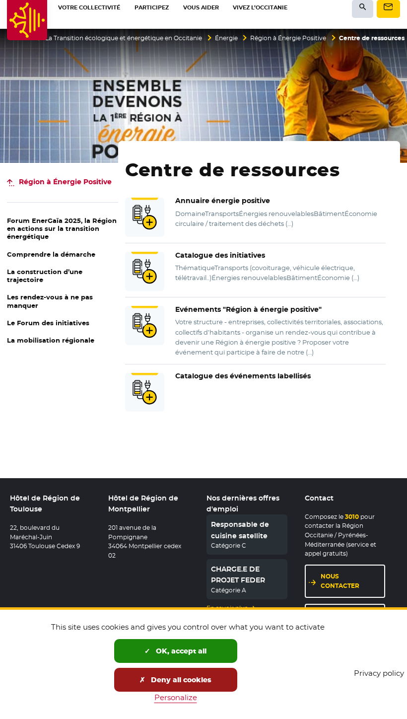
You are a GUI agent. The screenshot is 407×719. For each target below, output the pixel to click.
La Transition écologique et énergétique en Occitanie (123, 38)
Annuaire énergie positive (222, 200)
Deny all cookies (180, 679)
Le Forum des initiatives (48, 323)
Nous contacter (340, 581)
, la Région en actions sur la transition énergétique (62, 229)
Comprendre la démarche (51, 254)
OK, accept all (180, 651)
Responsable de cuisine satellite (240, 530)
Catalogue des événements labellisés (243, 375)
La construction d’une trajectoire (44, 276)
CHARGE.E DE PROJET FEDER (238, 574)
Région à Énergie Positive (288, 38)
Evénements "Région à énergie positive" (248, 309)
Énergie (226, 38)
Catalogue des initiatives (220, 255)
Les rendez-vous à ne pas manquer (50, 301)
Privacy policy (379, 673)
